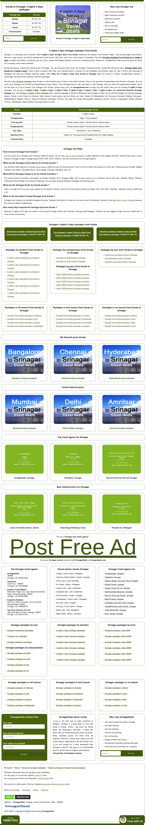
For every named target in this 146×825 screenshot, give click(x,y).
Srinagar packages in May (115, 699)
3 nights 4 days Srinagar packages (70, 636)
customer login (43, 778)
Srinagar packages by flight (19, 653)
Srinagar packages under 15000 (118, 642)
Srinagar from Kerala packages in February (24, 315)
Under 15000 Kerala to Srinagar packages (72, 274)
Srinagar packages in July (18, 694)
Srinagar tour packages (17, 636)
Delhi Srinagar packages (73, 428)
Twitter (35, 790)
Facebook (26, 790)
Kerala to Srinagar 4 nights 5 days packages (66, 768)
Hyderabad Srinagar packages (121, 378)
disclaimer (46, 784)
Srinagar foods (28, 189)
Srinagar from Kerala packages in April (120, 319)
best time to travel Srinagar (124, 200)
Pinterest (44, 790)
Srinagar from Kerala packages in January (73, 326)
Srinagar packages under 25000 (118, 654)
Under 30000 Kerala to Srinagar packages (72, 285)
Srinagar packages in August (19, 699)
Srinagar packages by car (18, 671)
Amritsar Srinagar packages (121, 428)
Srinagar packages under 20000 (118, 648)
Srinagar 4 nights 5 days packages (34, 93)
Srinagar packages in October (68, 688)
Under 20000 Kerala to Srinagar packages (72, 278)
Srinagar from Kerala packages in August (23, 322)
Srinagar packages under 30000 (118, 660)
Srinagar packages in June (116, 705)
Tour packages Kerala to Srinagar (118, 258)
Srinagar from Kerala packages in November (73, 319)
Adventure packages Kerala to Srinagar (120, 262)
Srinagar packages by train (18, 659)
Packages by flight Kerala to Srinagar (71, 258)
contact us (38, 775)
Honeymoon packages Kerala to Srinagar (121, 255)
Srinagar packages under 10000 (118, 636)
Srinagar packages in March (116, 688)
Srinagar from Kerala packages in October (73, 315)
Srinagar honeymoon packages (20, 630)
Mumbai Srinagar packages (24, 428)
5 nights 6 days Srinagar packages (70, 648)
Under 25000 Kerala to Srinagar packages (72, 281)
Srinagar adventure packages (19, 642)
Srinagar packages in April (116, 694)
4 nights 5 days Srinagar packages (70, 642)
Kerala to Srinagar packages (34, 768)
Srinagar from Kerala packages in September (25, 326)
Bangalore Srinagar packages (24, 378)
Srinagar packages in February (20, 688)
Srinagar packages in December (69, 699)
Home (17, 768)
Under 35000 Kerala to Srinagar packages (72, 288)
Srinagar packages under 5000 (117, 630)
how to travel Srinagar (75, 156)
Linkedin (16, 790)
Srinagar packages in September (21, 705)
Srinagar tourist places (38, 167)
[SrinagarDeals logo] (17, 808)
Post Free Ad (73, 547)
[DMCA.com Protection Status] (17, 799)
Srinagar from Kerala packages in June (120, 326)
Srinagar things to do (87, 178)
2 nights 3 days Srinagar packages (70, 630)
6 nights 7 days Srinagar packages (70, 654)
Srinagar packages (24, 81)
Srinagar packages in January (68, 705)
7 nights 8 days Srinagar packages (70, 660)
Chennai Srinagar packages (73, 378)
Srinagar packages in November (69, 694)
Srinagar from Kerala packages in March (121, 315)
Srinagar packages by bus (18, 665)
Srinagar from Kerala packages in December (73, 322)
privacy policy (59, 784)
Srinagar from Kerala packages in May (120, 322)
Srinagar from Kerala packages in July (22, 319)
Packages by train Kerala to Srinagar (70, 261)
